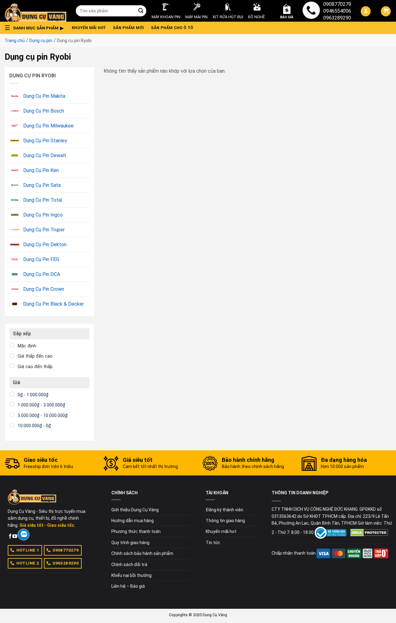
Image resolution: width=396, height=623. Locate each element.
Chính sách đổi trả (129, 564)
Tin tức (213, 542)
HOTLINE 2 (27, 563)
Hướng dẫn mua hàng (132, 520)
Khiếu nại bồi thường (131, 575)
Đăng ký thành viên (224, 509)
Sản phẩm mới (128, 27)
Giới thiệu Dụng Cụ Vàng (135, 509)
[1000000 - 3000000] (12, 404)
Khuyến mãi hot (89, 27)
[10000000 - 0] (12, 425)
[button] (35, 28)
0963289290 (337, 18)
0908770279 (337, 4)
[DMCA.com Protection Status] (369, 532)
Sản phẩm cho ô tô (172, 27)
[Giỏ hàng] (386, 11)
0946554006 (337, 11)
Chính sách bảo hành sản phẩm (142, 553)
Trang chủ (15, 40)
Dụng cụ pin (40, 40)
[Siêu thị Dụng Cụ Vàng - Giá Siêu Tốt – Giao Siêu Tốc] (36, 11)
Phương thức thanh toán (136, 531)
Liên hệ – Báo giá (128, 586)
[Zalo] (23, 534)
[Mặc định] (12, 345)
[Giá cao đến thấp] (12, 365)
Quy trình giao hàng (130, 542)
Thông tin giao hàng (225, 520)
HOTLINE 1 (27, 550)
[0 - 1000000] (12, 394)
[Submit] (141, 11)
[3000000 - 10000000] (12, 414)
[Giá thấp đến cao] (12, 355)
